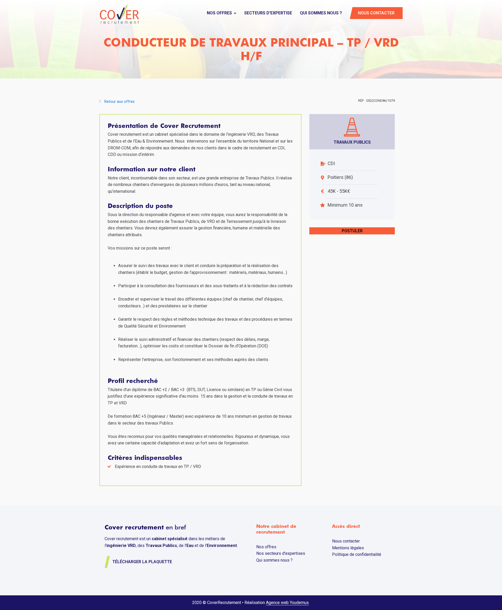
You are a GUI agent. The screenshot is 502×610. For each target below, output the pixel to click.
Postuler (352, 230)
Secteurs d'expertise (268, 12)
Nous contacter (376, 12)
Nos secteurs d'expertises (280, 553)
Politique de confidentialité (356, 554)
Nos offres (219, 12)
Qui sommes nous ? (321, 12)
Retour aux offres (119, 101)
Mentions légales (348, 547)
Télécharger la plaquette (142, 561)
